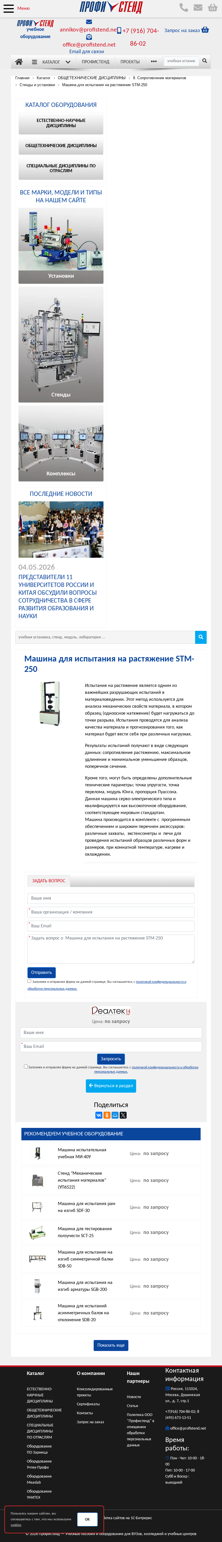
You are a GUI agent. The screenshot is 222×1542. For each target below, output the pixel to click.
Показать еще (111, 1345)
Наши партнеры (138, 1377)
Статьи (132, 1406)
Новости (134, 1397)
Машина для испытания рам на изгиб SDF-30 (86, 1207)
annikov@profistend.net (89, 30)
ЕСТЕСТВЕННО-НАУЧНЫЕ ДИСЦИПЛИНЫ (40, 1395)
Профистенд (95, 62)
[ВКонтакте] (98, 1115)
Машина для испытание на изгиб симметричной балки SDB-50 (85, 1259)
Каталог (51, 62)
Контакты (85, 1413)
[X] (123, 1115)
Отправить (41, 972)
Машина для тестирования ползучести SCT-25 (85, 1232)
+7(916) (172, 1412)
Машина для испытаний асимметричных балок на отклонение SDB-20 (83, 1313)
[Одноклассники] (106, 1115)
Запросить (111, 1059)
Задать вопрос (48, 881)
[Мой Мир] (115, 1115)
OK (87, 1519)
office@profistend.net (89, 45)
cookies (16, 1525)
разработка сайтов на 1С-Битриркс (122, 1518)
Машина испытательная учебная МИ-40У (82, 1153)
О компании (91, 1373)
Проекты (130, 62)
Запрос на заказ (90, 1422)
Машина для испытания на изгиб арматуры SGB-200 (85, 1286)
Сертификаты (88, 1404)
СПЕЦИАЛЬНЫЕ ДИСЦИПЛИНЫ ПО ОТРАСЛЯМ (40, 1431)
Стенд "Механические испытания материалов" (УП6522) (82, 1180)
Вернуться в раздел (113, 1086)
